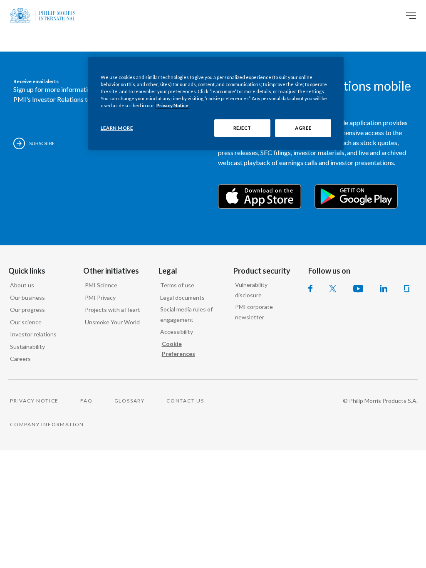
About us (22, 285)
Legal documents (182, 297)
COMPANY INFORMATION (47, 424)
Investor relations (33, 334)
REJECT (242, 128)
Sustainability (27, 346)
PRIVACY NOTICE (34, 401)
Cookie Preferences (178, 349)
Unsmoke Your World (112, 322)
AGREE (303, 128)
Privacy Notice (172, 105)
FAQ (86, 401)
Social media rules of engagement (186, 314)
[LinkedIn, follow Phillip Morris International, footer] (383, 288)
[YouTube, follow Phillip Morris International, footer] (358, 288)
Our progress (27, 309)
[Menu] (411, 15)
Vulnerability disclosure (251, 290)
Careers (20, 358)
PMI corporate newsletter (254, 312)
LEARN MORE (117, 128)
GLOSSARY (129, 401)
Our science (26, 322)
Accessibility (176, 331)
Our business (27, 297)
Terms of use (177, 285)
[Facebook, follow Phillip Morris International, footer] (310, 288)
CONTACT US (185, 401)
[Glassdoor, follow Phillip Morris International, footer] (406, 288)
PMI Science (101, 285)
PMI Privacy (100, 297)
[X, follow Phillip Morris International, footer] (333, 288)
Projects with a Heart (112, 309)
